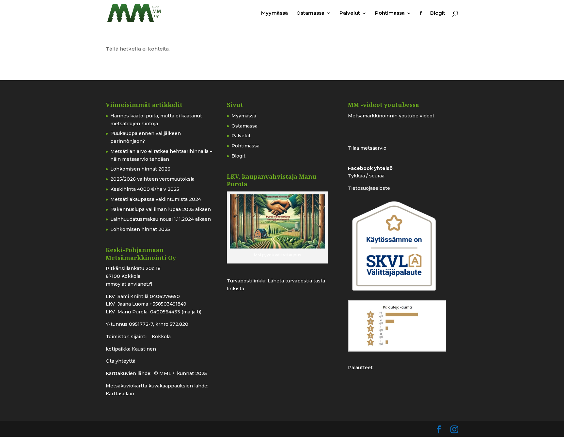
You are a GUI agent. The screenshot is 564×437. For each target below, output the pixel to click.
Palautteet (360, 367)
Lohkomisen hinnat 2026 (140, 169)
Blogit (437, 13)
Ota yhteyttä (120, 361)
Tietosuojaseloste (369, 188)
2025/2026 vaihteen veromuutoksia (152, 179)
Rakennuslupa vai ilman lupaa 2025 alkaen (160, 209)
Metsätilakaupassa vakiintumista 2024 (155, 199)
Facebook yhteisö (370, 168)
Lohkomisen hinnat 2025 (140, 229)
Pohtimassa (390, 13)
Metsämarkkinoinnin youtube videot (391, 116)
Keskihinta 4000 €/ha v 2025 (144, 189)
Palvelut (349, 13)
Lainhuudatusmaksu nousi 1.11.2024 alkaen (160, 219)
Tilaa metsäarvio (367, 148)
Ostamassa (310, 13)
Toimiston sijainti (127, 336)
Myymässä (274, 13)
